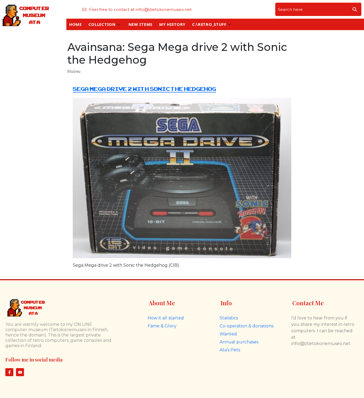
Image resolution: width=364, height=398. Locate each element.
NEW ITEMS (140, 24)
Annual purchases (239, 341)
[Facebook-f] (9, 372)
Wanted (228, 333)
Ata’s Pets (230, 349)
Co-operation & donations (246, 325)
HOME (75, 24)
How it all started (166, 317)
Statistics (229, 317)
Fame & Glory (162, 325)
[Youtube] (20, 372)
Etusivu (73, 71)
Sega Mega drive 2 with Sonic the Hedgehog (144, 89)
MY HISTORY (172, 24)
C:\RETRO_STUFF (209, 24)
